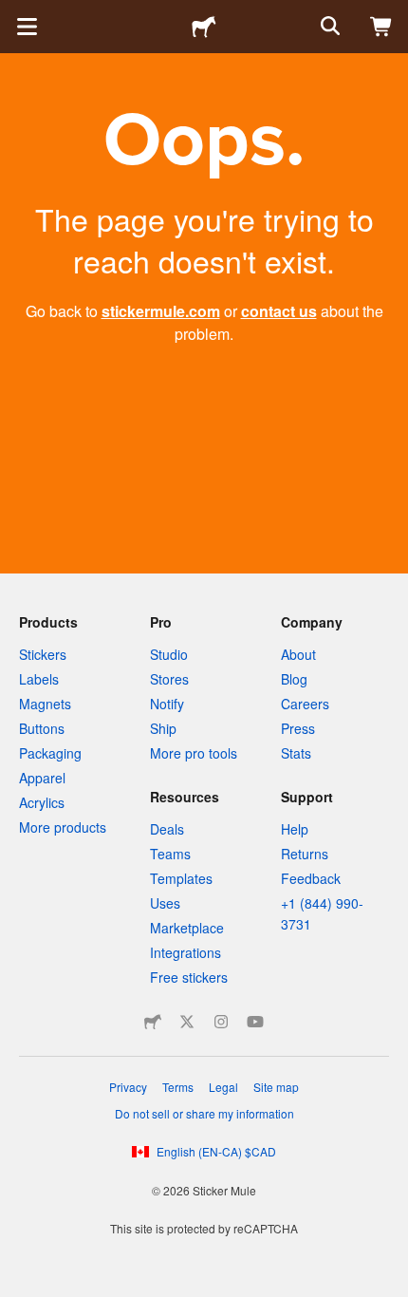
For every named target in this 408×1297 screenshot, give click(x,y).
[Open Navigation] (26, 26)
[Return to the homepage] (204, 26)
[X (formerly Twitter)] (187, 1021)
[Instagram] (221, 1021)
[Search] (328, 26)
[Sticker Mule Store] (152, 1021)
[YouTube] (255, 1021)
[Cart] (381, 26)
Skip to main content (14, 14)
